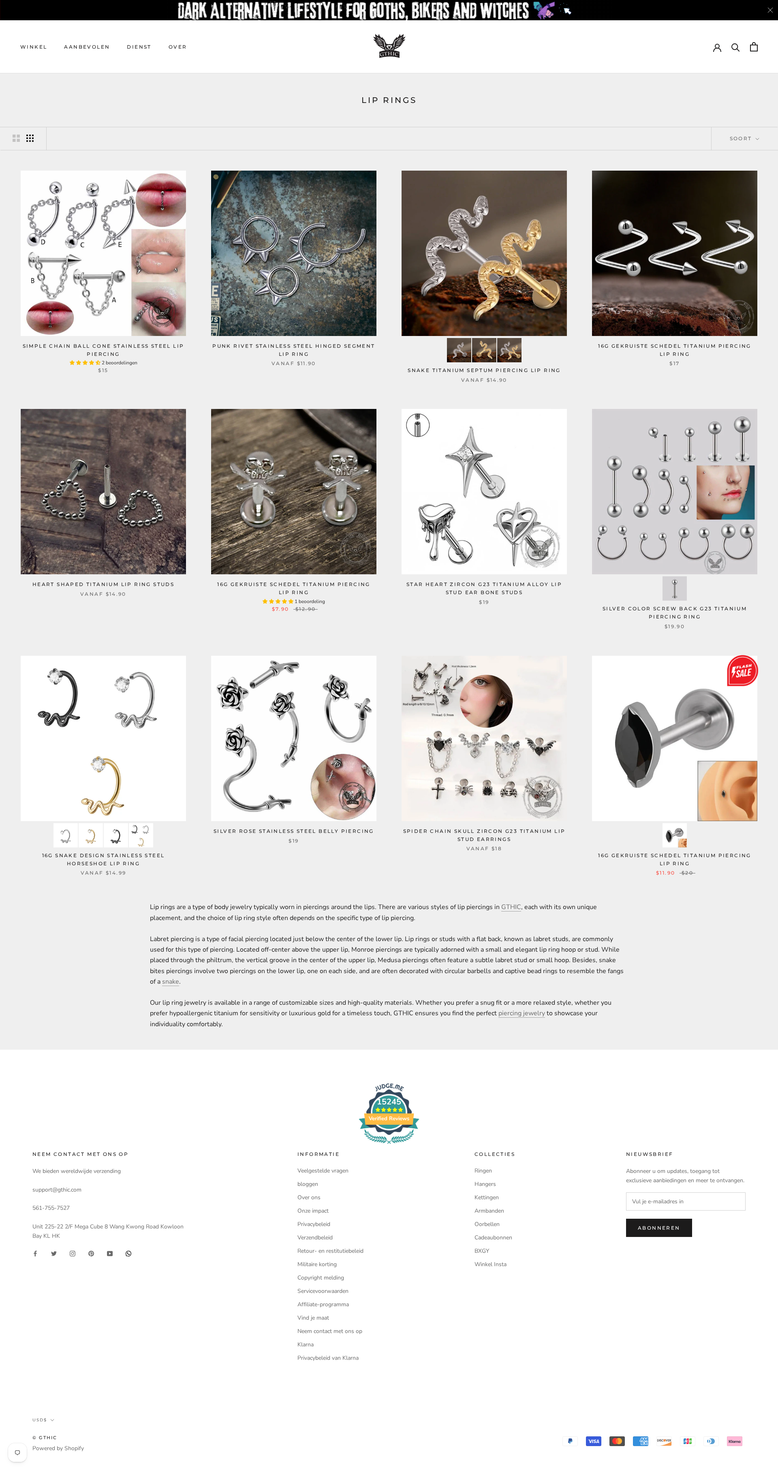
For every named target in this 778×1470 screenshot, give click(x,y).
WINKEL (33, 47)
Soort (742, 138)
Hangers (485, 1184)
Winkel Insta (490, 1264)
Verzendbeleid (315, 1237)
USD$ (39, 1420)
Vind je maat (313, 1318)
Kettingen (486, 1197)
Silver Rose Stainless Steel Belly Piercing (294, 831)
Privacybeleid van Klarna (328, 1358)
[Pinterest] (91, 1253)
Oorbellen (487, 1224)
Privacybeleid (313, 1224)
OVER (178, 47)
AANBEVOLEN (87, 47)
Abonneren (659, 1228)
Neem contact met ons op (329, 1331)
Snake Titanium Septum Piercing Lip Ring (484, 370)
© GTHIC (44, 1437)
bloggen (307, 1184)
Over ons (309, 1197)
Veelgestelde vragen (322, 1171)
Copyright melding (320, 1278)
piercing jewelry (521, 1013)
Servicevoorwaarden (322, 1291)
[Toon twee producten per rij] (16, 138)
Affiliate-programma (323, 1304)
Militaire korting (317, 1264)
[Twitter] (54, 1253)
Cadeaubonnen (493, 1237)
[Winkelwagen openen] (754, 46)
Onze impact (313, 1211)
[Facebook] (35, 1253)
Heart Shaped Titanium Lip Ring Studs (103, 584)
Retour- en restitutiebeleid (330, 1251)
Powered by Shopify (58, 1448)
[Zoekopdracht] (735, 47)
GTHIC (511, 907)
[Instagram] (72, 1253)
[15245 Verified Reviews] (389, 1145)
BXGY (481, 1251)
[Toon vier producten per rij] (30, 138)
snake (170, 981)
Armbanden (489, 1211)
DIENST (139, 47)
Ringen (483, 1171)
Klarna (305, 1344)
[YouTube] (110, 1253)
